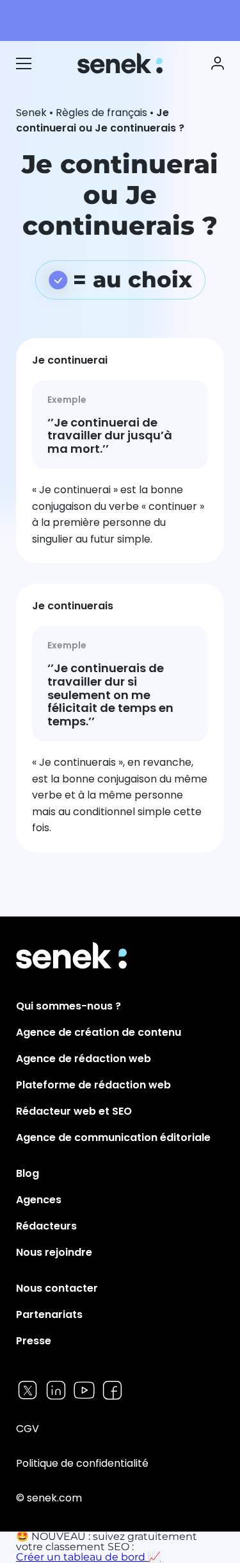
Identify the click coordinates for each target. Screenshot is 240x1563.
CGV (27, 1428)
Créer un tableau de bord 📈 (88, 1557)
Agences (38, 1199)
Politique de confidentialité (82, 1463)
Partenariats (49, 1314)
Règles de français (101, 112)
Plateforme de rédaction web (93, 1084)
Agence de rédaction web (83, 1058)
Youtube (84, 1390)
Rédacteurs (46, 1226)
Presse (33, 1340)
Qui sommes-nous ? (68, 1006)
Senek (121, 63)
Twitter (28, 1390)
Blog (27, 1173)
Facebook (112, 1390)
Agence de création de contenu (98, 1032)
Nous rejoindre (54, 1252)
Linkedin (56, 1390)
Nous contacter (57, 1288)
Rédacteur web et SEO (74, 1111)
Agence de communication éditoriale (113, 1137)
